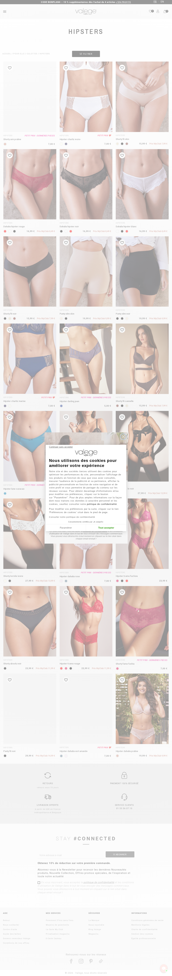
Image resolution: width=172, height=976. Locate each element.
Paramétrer (66, 527)
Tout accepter (106, 527)
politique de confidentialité (102, 504)
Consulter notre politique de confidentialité (72, 517)
